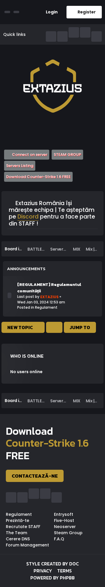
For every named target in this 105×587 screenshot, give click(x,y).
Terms (64, 570)
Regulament (46, 307)
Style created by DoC (52, 563)
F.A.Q (59, 539)
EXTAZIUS (49, 296)
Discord (28, 217)
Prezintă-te (17, 520)
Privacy (43, 570)
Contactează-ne (35, 476)
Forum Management (27, 545)
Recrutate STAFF (23, 527)
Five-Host (64, 520)
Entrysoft (63, 514)
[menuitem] (49, 12)
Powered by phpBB (52, 577)
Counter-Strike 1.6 (47, 443)
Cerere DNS (18, 539)
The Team (16, 533)
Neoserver (65, 527)
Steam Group (68, 533)
